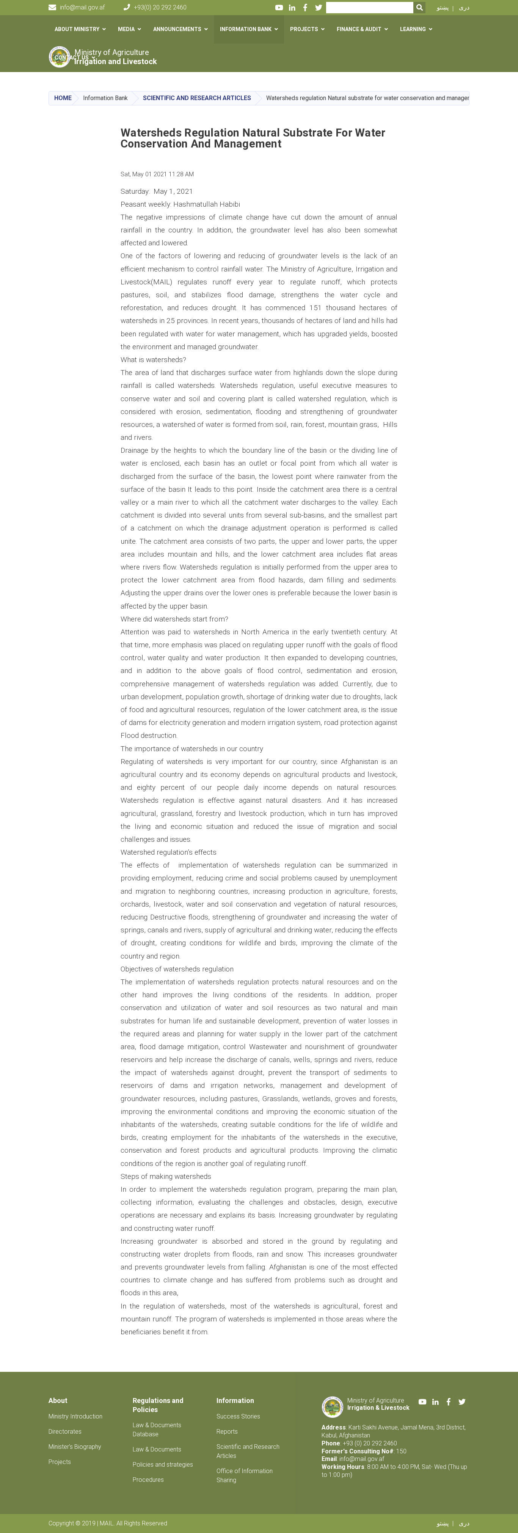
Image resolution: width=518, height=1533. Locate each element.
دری (464, 7)
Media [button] (126, 29)
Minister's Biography (75, 1446)
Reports (227, 1431)
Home (63, 98)
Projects (60, 1462)
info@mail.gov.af (82, 7)
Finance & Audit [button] (359, 29)
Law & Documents (157, 1449)
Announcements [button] (177, 29)
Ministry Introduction (75, 1416)
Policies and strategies (163, 1464)
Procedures (148, 1479)
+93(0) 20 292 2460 (160, 7)
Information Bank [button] (246, 29)
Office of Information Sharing (245, 1475)
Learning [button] (413, 29)
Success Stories (238, 1416)
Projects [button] (304, 29)
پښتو (443, 7)
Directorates (65, 1431)
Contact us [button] (72, 58)
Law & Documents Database (157, 1430)
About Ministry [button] (77, 29)
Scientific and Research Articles (197, 98)
